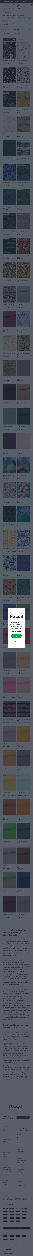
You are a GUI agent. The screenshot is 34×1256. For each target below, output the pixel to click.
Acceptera (16, 636)
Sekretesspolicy (16, 631)
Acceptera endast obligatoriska (16, 640)
